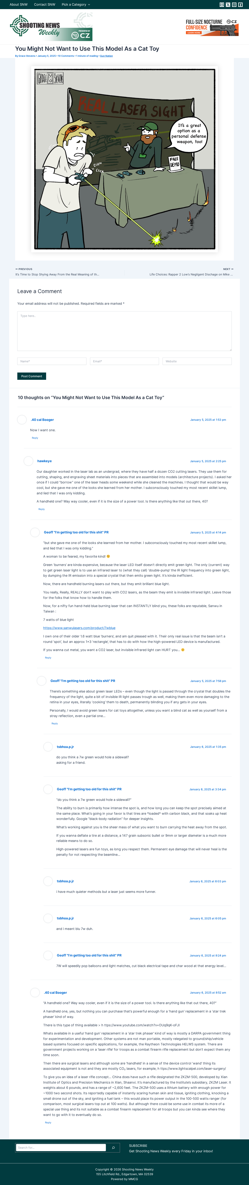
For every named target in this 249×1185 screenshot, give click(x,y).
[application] (88, 4)
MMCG (133, 1179)
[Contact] (222, 5)
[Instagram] (234, 5)
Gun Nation (106, 55)
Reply (35, 437)
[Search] (113, 1148)
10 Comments (66, 55)
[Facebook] (240, 5)
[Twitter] (228, 5)
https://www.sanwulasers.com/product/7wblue (79, 628)
